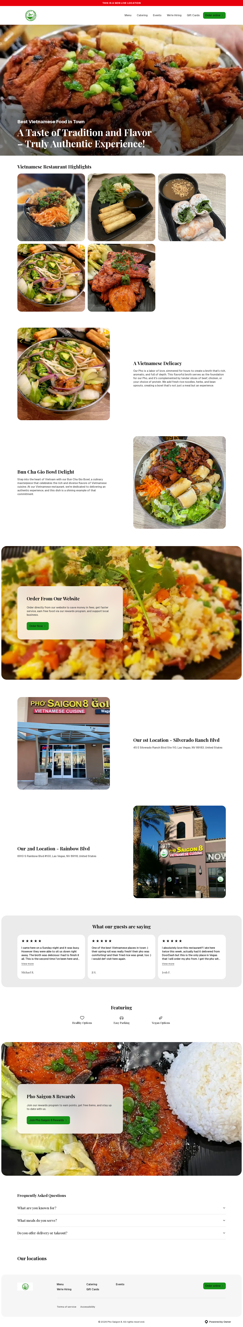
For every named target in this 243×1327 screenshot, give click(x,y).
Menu (128, 15)
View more (27, 963)
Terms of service (66, 1306)
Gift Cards (193, 15)
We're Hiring (174, 15)
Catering (142, 15)
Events (157, 15)
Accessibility (87, 1306)
